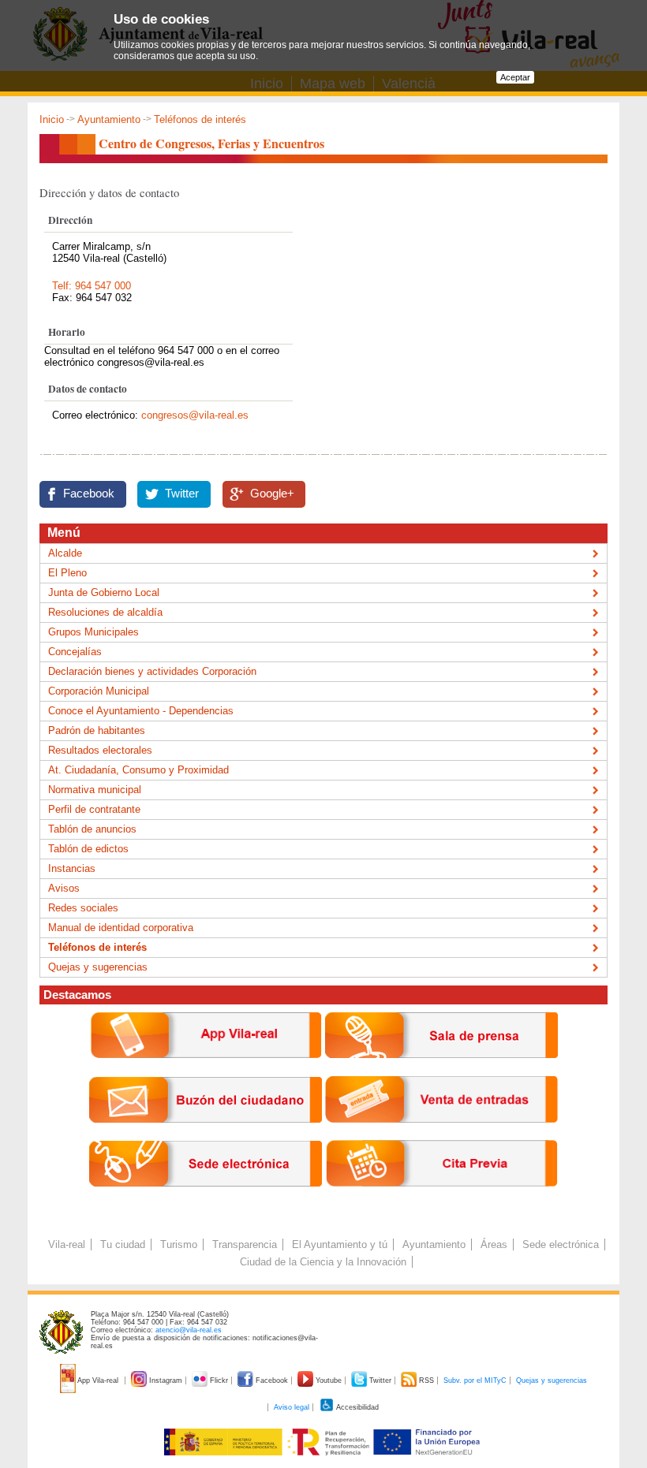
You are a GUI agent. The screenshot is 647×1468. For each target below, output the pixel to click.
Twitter (182, 493)
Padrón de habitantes (96, 730)
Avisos (64, 888)
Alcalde (65, 553)
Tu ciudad (122, 1244)
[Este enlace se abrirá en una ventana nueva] (205, 1199)
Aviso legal (291, 1407)
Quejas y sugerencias (98, 967)
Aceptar (515, 77)
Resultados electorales (100, 750)
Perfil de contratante (94, 809)
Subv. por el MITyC (475, 1380)
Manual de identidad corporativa (120, 927)
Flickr (219, 1380)
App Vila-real (98, 1380)
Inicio (51, 119)
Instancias (71, 868)
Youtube (328, 1380)
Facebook (88, 493)
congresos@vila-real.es (195, 415)
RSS (426, 1380)
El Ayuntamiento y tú (339, 1244)
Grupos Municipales (93, 632)
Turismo (178, 1244)
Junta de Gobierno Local (103, 592)
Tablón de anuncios (92, 829)
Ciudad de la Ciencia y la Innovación (323, 1262)
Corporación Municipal (98, 691)
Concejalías (75, 652)
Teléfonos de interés (200, 119)
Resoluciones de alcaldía (105, 612)
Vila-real (66, 1244)
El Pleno (67, 573)
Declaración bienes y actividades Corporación (152, 671)
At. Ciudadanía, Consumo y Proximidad (138, 770)
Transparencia (244, 1244)
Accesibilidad (357, 1407)
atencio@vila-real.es (188, 1330)
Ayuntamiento (108, 119)
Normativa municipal (94, 789)
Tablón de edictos (88, 849)
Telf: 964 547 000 (91, 286)
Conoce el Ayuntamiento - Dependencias (141, 711)
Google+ (272, 493)
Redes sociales (83, 908)
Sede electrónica (560, 1244)
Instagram (166, 1380)
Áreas (494, 1244)
